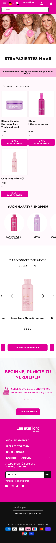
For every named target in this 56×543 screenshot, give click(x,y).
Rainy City (44, 525)
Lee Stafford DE (19, 525)
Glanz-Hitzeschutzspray (38, 122)
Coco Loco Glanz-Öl (12, 178)
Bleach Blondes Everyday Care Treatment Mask (10, 124)
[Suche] (45, 9)
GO (47, 474)
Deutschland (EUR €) (26, 513)
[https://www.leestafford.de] (11, 3)
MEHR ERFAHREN (27, 411)
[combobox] (25, 9)
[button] (4, 3)
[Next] (43, 296)
